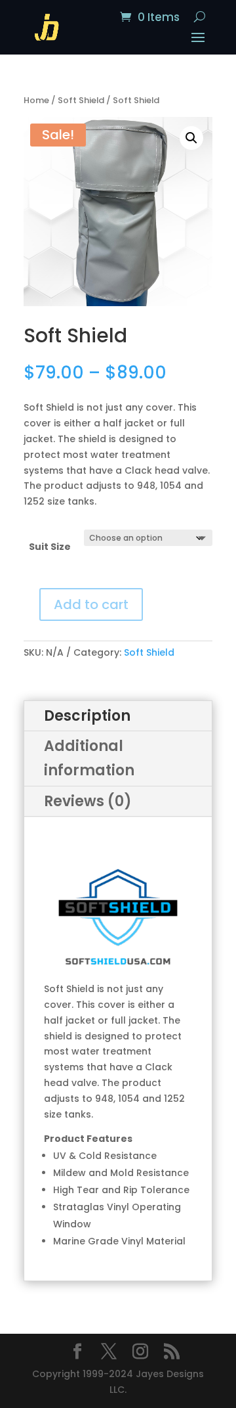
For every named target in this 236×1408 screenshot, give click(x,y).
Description (87, 716)
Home (36, 100)
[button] (191, 138)
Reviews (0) (88, 801)
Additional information (89, 758)
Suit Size (50, 546)
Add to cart (91, 604)
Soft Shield (81, 100)
